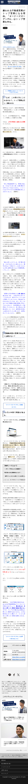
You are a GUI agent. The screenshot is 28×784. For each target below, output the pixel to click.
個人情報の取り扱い (6, 763)
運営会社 (3, 760)
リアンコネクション (9, 47)
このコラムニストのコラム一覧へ (14, 750)
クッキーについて (5, 766)
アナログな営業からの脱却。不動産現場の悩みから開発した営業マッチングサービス (14, 743)
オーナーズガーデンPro (14, 66)
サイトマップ (4, 773)
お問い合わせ (4, 770)
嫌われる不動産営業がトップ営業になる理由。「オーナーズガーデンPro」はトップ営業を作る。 (14, 719)
